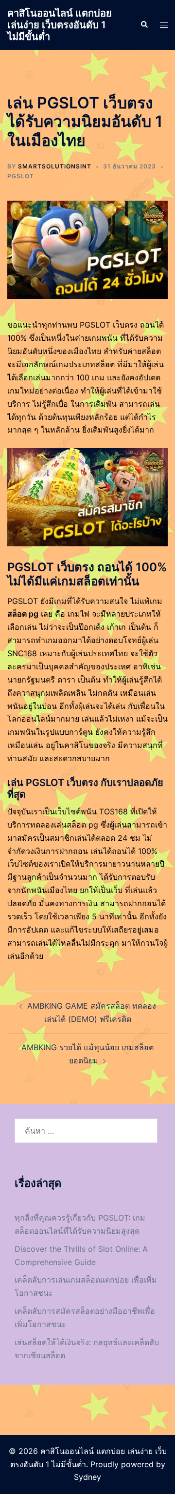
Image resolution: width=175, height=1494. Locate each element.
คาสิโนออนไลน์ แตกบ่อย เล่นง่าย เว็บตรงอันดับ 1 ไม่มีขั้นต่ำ (59, 24)
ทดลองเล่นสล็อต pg (64, 825)
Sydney (87, 1477)
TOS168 (113, 811)
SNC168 (22, 653)
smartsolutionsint (54, 166)
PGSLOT (20, 176)
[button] (144, 25)
